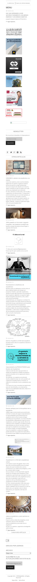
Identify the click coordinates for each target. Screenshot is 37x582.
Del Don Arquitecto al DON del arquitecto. (18, 341)
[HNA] (14, 98)
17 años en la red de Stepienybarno (16, 249)
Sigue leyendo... (11, 21)
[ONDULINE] (14, 113)
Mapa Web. (15, 580)
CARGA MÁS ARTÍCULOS (18, 532)
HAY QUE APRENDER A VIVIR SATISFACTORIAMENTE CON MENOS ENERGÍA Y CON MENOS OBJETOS (17, 15)
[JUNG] (14, 65)
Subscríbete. (22, 580)
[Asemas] (18, 0)
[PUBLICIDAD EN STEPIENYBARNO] (14, 32)
